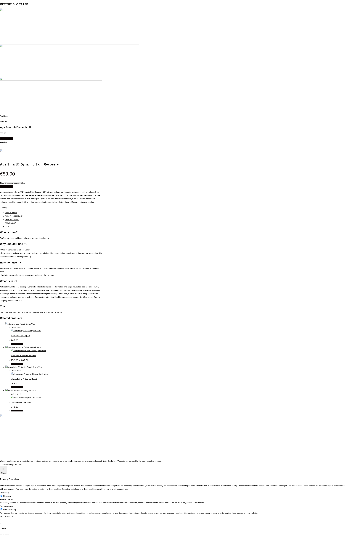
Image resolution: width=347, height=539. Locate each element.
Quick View (30, 324)
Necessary (7, 496)
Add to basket (6, 187)
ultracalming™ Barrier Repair (24, 379)
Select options (17, 344)
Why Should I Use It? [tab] (14, 216)
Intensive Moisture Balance (23, 356)
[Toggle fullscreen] (3, 534)
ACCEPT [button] (19, 464)
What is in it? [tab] (10, 223)
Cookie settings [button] (7, 464)
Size (2, 183)
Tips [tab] (7, 226)
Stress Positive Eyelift (21, 402)
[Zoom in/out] (1, 534)
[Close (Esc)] (8, 534)
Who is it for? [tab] (11, 213)
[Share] (6, 534)
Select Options (7, 139)
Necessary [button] (4, 492)
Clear (23, 183)
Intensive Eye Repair (20, 336)
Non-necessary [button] (6, 506)
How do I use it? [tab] (12, 219)
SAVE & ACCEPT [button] (7, 516)
